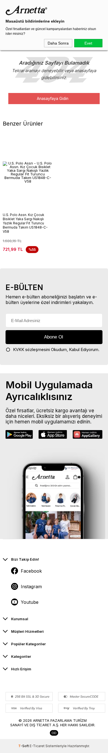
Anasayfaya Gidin (52, 98)
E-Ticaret (37, 746)
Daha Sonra (58, 43)
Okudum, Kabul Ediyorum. (56, 349)
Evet (88, 43)
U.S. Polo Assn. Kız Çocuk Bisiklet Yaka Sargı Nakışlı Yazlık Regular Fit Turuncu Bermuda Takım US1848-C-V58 (25, 223)
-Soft (24, 746)
